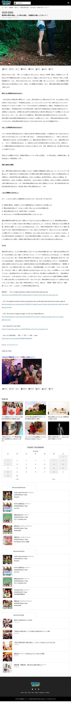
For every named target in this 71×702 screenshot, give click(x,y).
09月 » (53, 479)
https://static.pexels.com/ (12, 344)
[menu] (68, 3)
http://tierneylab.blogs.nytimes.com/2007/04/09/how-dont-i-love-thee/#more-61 (25, 329)
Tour (33, 692)
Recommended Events (18, 487)
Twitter (32, 689)
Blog (36, 692)
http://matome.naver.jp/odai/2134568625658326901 (17, 338)
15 (63, 464)
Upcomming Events (18, 551)
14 (53, 464)
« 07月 (17, 479)
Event (22, 692)
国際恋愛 (4, 12)
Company (41, 692)
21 (53, 468)
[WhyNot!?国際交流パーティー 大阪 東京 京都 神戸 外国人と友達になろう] (6, 2)
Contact (47, 692)
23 (8, 471)
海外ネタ (10, 12)
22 (63, 468)
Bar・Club (27, 692)
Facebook (35, 689)
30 (8, 475)
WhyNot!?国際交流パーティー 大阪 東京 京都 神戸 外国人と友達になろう (31, 698)
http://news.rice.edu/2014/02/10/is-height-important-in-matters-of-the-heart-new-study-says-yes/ (30, 295)
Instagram (38, 689)
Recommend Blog (18, 615)
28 (53, 471)
